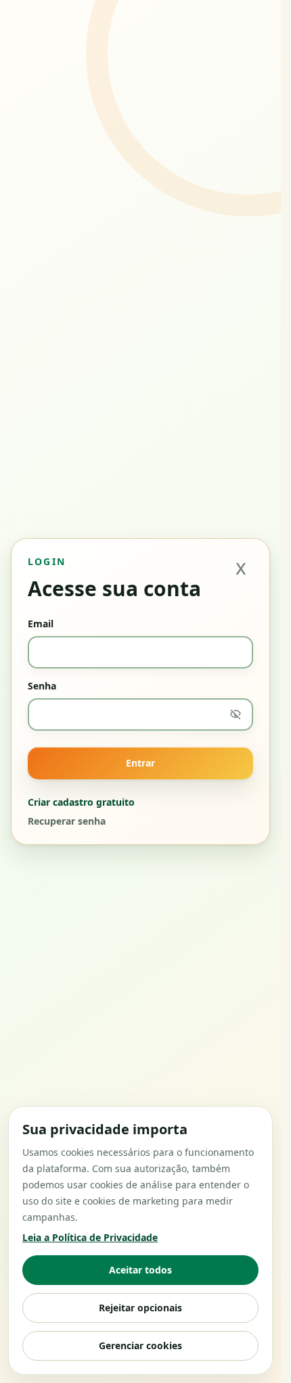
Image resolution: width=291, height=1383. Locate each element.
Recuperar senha (67, 821)
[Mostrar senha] (235, 714)
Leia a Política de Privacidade (90, 1237)
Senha (42, 685)
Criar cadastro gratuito (81, 802)
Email (40, 623)
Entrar (140, 762)
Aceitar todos (140, 1269)
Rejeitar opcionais (140, 1307)
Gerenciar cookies (140, 1345)
